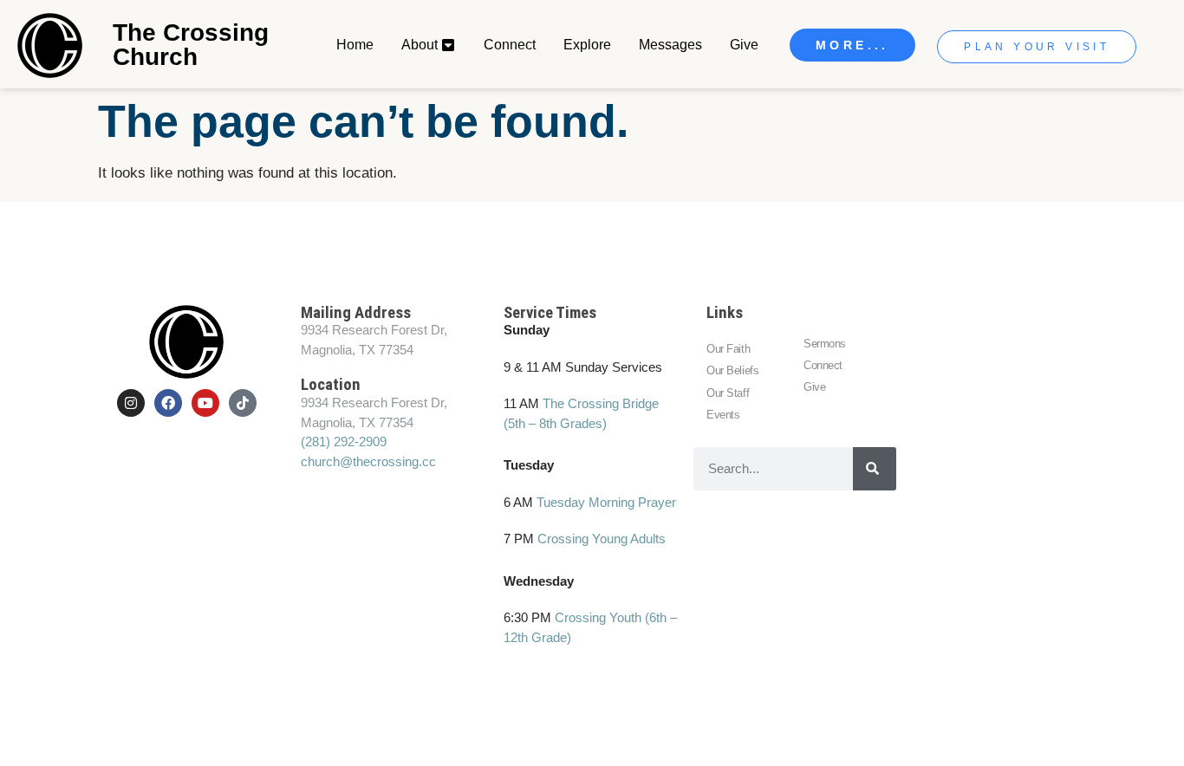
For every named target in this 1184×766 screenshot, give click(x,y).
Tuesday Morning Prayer (606, 502)
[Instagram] (131, 403)
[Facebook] (168, 403)
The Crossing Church (191, 44)
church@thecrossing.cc (368, 461)
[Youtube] (205, 403)
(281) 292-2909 (344, 441)
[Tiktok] (243, 403)
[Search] (874, 468)
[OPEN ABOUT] (449, 45)
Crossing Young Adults (601, 538)
